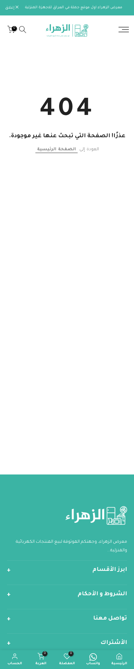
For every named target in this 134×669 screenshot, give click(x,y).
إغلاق (10, 8)
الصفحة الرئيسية (56, 149)
